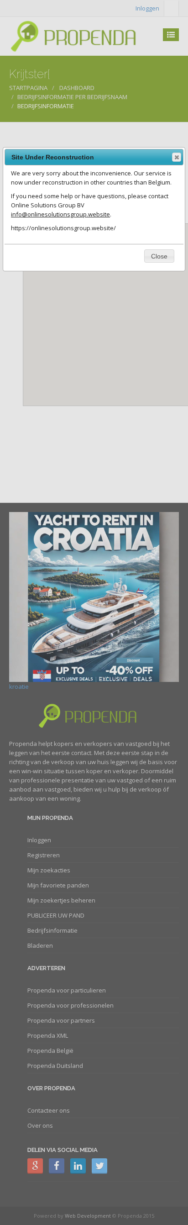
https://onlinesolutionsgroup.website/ (63, 228)
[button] (176, 157)
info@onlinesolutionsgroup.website (60, 214)
